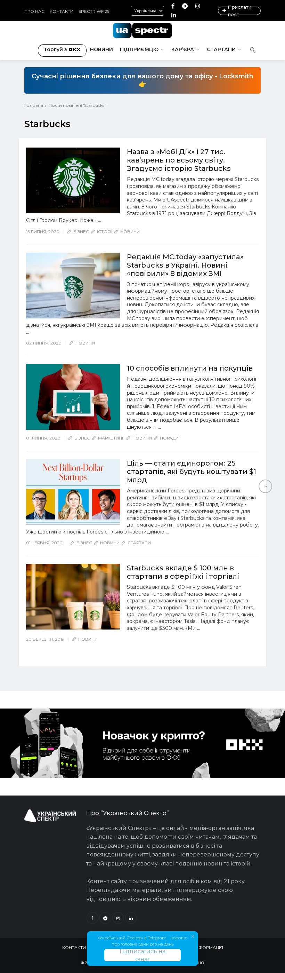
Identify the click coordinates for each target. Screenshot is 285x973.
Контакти (61, 11)
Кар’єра (182, 49)
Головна (33, 105)
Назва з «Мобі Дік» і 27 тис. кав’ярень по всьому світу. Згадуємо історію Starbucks (179, 160)
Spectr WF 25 (94, 11)
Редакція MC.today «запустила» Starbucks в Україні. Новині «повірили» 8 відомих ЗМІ (185, 265)
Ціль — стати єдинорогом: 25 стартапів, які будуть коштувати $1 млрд (191, 471)
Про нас (34, 11)
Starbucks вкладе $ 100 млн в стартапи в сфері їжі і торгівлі (183, 572)
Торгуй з (55, 49)
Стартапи (221, 49)
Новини (101, 49)
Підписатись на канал (142, 955)
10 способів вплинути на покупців (190, 368)
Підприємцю (139, 49)
